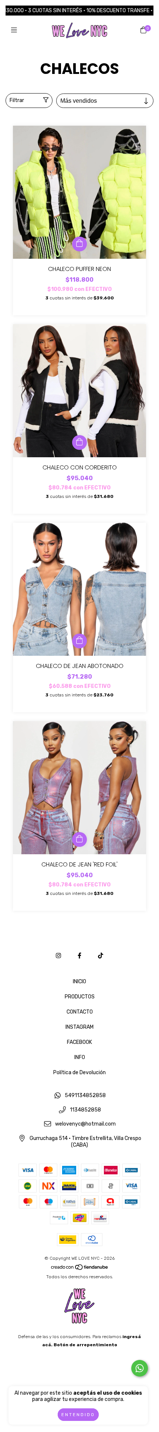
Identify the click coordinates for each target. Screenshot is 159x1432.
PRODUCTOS (80, 997)
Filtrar (17, 100)
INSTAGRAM (79, 1027)
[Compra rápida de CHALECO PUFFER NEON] (79, 244)
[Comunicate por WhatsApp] (139, 1368)
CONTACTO (80, 1012)
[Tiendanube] (79, 1268)
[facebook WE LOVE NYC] (79, 955)
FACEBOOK (79, 1042)
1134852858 (85, 1110)
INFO (79, 1057)
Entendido (78, 1414)
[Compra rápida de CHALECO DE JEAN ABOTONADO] (79, 641)
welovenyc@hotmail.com (85, 1124)
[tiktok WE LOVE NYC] (101, 955)
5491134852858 (85, 1095)
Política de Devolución (79, 1072)
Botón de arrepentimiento (85, 1344)
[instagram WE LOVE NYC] (58, 955)
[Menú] (16, 30)
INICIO (79, 981)
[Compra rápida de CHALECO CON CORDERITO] (79, 442)
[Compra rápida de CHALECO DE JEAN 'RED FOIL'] (79, 839)
